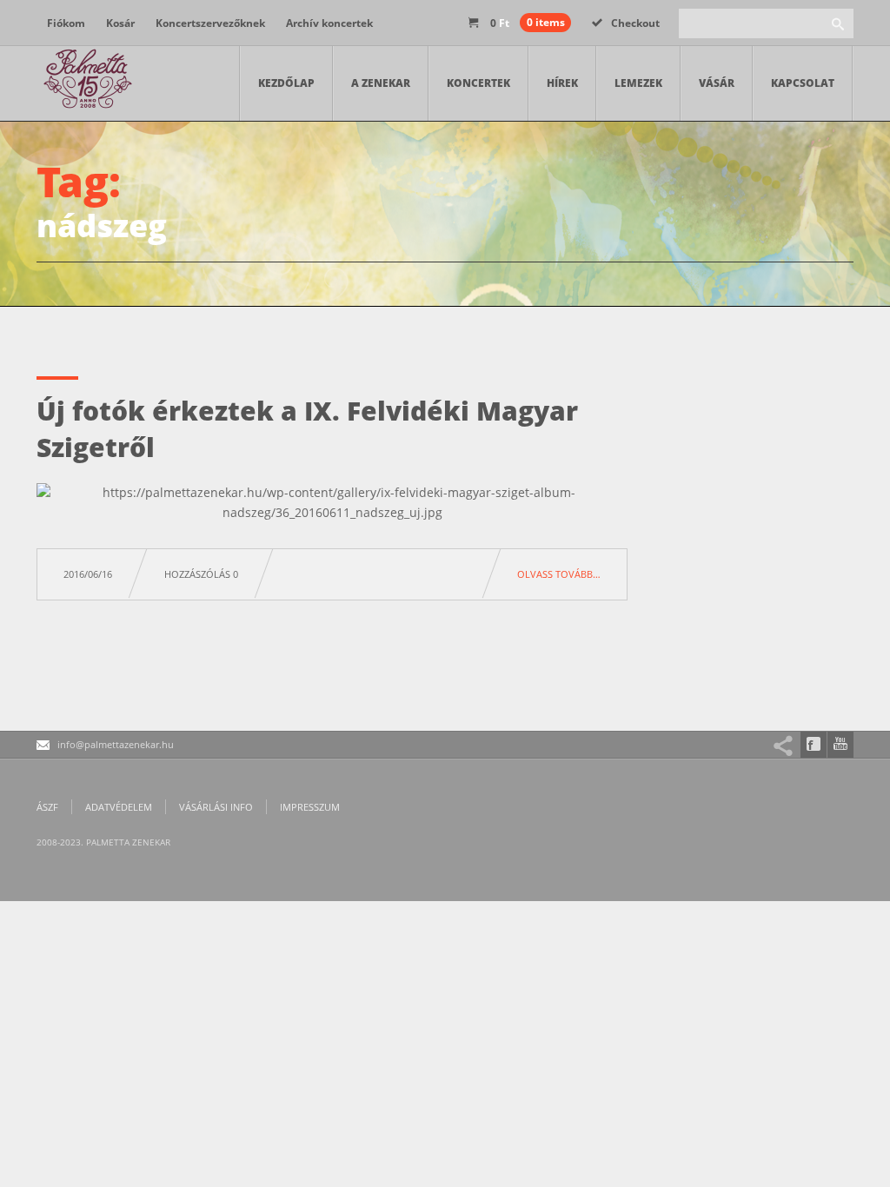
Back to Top (837, 52)
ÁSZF (47, 806)
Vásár (716, 83)
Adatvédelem (118, 806)
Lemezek (638, 83)
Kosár (120, 23)
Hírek (562, 83)
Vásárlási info (216, 806)
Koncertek (478, 83)
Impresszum (310, 806)
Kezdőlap (286, 83)
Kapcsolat (802, 83)
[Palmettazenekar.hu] (88, 83)
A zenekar (380, 83)
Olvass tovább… (559, 573)
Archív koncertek (329, 23)
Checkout (635, 23)
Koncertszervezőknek (210, 23)
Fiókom (66, 23)
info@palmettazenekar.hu (115, 744)
